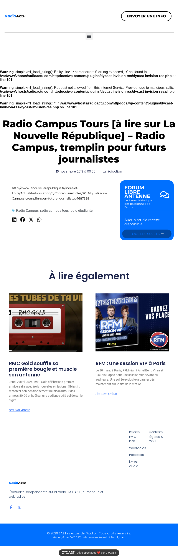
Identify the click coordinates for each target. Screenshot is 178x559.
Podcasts (136, 455)
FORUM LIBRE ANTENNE (137, 192)
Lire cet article (19, 409)
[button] (89, 36)
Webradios (136, 448)
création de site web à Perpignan (103, 537)
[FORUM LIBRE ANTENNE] (164, 194)
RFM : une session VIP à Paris (131, 363)
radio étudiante (80, 210)
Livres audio (133, 463)
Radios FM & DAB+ (134, 436)
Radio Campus (27, 210)
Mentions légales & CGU (156, 436)
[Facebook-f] (11, 507)
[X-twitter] (19, 507)
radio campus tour (54, 210)
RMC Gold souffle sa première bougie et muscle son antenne (43, 369)
